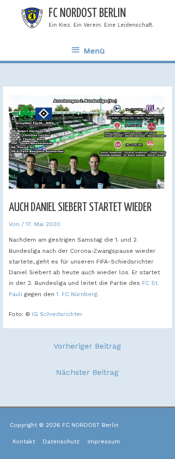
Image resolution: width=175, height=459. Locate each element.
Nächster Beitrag (87, 372)
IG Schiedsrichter (57, 314)
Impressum (104, 441)
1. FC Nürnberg (76, 294)
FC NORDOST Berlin (87, 13)
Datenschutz (61, 441)
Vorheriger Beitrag (87, 346)
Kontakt (24, 441)
